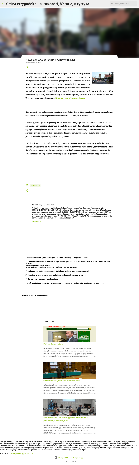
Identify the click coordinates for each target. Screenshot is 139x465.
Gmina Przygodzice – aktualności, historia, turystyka (47, 4)
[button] (27, 67)
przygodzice (35, 185)
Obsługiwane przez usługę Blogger (71, 457)
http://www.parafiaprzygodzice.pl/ (70, 98)
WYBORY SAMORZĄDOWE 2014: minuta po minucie (61, 381)
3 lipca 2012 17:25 (48, 205)
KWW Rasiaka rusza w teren (53, 344)
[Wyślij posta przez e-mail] (27, 185)
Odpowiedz (37, 221)
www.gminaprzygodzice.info (22, 453)
